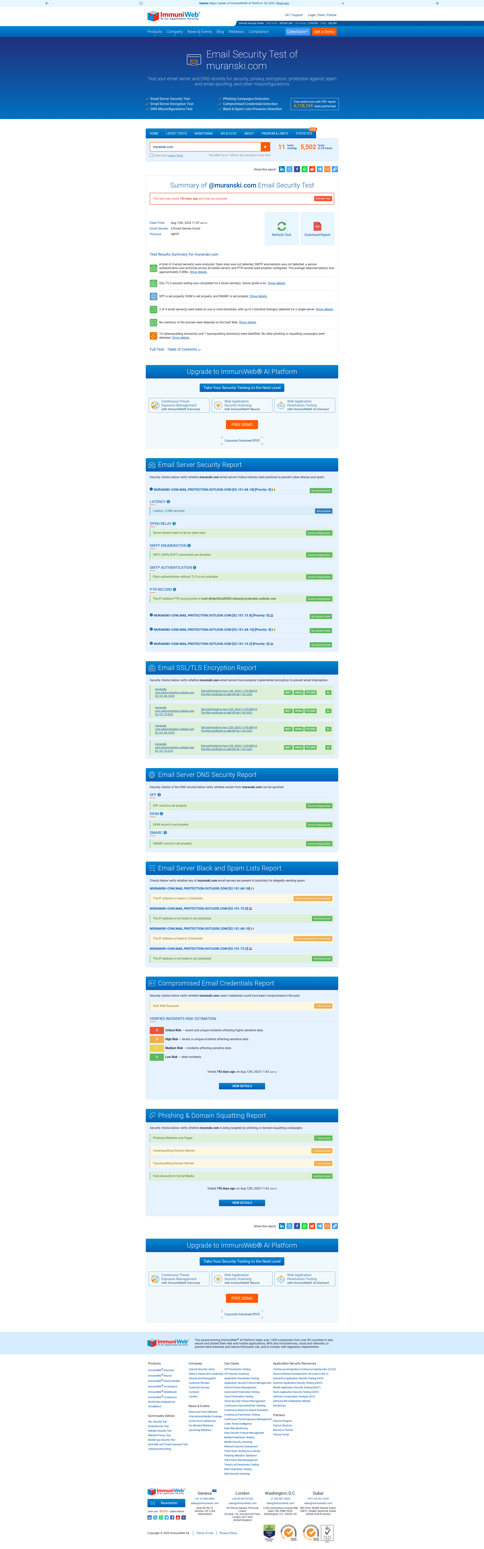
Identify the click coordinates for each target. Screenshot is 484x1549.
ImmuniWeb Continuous (162, 1397)
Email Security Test (158, 1426)
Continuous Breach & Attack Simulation (246, 1410)
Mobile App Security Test (161, 1439)
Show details (198, 272)
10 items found (322, 1150)
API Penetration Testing (237, 1369)
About (249, 133)
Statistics (306, 131)
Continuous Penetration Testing (242, 1414)
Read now (283, 3)
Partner (332, 15)
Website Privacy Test (159, 1435)
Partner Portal (281, 1434)
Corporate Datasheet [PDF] (242, 440)
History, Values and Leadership (206, 1373)
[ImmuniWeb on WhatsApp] (161, 1516)
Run (265, 146)
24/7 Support (294, 15)
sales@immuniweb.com (205, 1503)
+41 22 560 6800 (205, 1498)
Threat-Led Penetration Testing (241, 1464)
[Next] (437, 3)
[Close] (343, 3)
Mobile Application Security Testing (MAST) (297, 1387)
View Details (242, 1086)
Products (154, 1363)
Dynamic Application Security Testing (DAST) (298, 1382)
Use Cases (231, 1363)
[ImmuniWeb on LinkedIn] (149, 1516)
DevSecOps (279, 1405)
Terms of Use (204, 1533)
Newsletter (169, 1503)
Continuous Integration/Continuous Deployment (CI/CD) (304, 1369)
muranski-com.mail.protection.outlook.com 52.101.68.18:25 (174, 692)
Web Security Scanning (237, 1473)
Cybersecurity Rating (159, 1448)
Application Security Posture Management (247, 1382)
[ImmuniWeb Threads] (184, 1516)
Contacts (194, 1391)
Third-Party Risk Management (241, 1460)
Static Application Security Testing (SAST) (296, 1391)
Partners (279, 1415)
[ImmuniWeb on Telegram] (166, 1516)
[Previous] (47, 3)
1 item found (323, 1005)
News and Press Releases (203, 1411)
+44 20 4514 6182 (242, 1498)
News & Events (199, 1406)
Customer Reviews (199, 1382)
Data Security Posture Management (244, 1432)
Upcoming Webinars (200, 1429)
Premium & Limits (275, 133)
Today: (323, 23)
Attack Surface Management (240, 1387)
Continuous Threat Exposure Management (248, 1419)
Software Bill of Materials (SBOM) (291, 1401)
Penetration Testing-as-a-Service (242, 1450)
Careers (193, 1396)
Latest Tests (176, 133)
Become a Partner (283, 1429)
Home (154, 133)
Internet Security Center (251, 23)
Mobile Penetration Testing (239, 1437)
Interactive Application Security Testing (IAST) (298, 1378)
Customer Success (199, 1387)
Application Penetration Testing (241, 1378)
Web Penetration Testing (237, 1469)
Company (195, 1363)
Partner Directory (282, 1425)
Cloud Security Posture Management (244, 1401)
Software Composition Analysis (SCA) (294, 1396)
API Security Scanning (236, 1373)
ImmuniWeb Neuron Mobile (164, 1380)
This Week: (301, 23)
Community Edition (161, 1416)
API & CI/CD (229, 133)
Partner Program (282, 1420)
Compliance (154, 1406)
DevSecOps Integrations (161, 1401)
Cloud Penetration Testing (238, 1396)
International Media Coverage (205, 1416)
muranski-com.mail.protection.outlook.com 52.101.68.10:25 (174, 729)
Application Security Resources (294, 1363)
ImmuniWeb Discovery (161, 1370)
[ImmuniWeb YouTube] (178, 1516)
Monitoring (204, 133)
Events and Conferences (202, 1420)
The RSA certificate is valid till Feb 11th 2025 (226, 694)
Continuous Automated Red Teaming (244, 1405)
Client (321, 15)
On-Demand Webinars (201, 1425)
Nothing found (322, 1176)
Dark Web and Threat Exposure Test (168, 1444)
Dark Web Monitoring (236, 1428)
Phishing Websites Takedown (240, 1455)
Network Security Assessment (241, 1446)
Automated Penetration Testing (241, 1391)
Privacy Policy (228, 1533)
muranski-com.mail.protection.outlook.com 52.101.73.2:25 (174, 747)
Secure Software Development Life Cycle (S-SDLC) (300, 1373)
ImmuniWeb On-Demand (162, 1386)
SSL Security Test (157, 1421)
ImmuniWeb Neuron (160, 1375)
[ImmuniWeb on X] (155, 1516)
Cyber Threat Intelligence (238, 1423)
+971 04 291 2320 (318, 1498)
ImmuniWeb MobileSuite (162, 1391)
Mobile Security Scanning (238, 1441)
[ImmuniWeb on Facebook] (172, 1516)
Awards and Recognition (202, 1378)
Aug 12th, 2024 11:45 (229, 690)
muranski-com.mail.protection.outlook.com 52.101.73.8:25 (174, 711)
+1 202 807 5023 (280, 1498)
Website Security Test (160, 1430)
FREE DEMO (242, 424)
